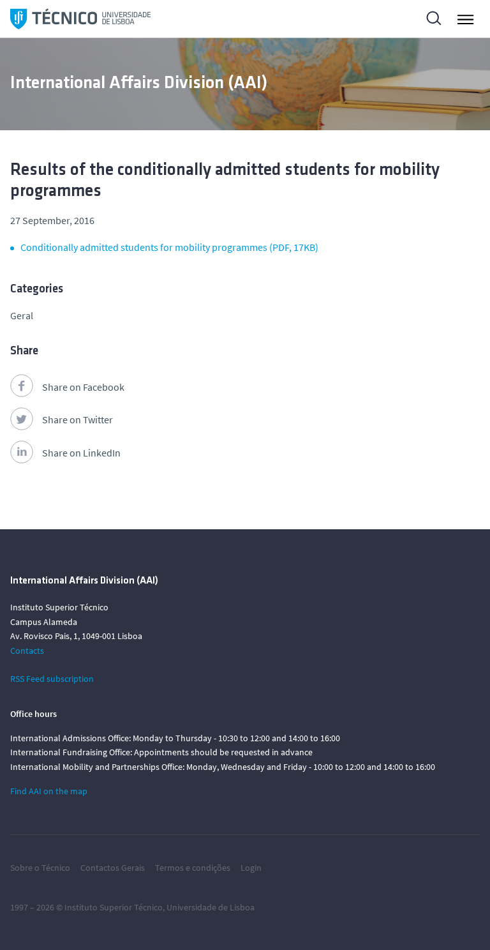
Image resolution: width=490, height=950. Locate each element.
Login (251, 867)
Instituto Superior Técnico (113, 907)
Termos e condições (192, 867)
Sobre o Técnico (40, 867)
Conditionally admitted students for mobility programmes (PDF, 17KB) (169, 247)
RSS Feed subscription (52, 678)
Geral (21, 315)
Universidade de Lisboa (211, 907)
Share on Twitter (77, 419)
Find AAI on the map (48, 791)
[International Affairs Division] (80, 19)
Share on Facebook (83, 387)
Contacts (27, 650)
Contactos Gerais (112, 867)
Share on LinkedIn (81, 452)
